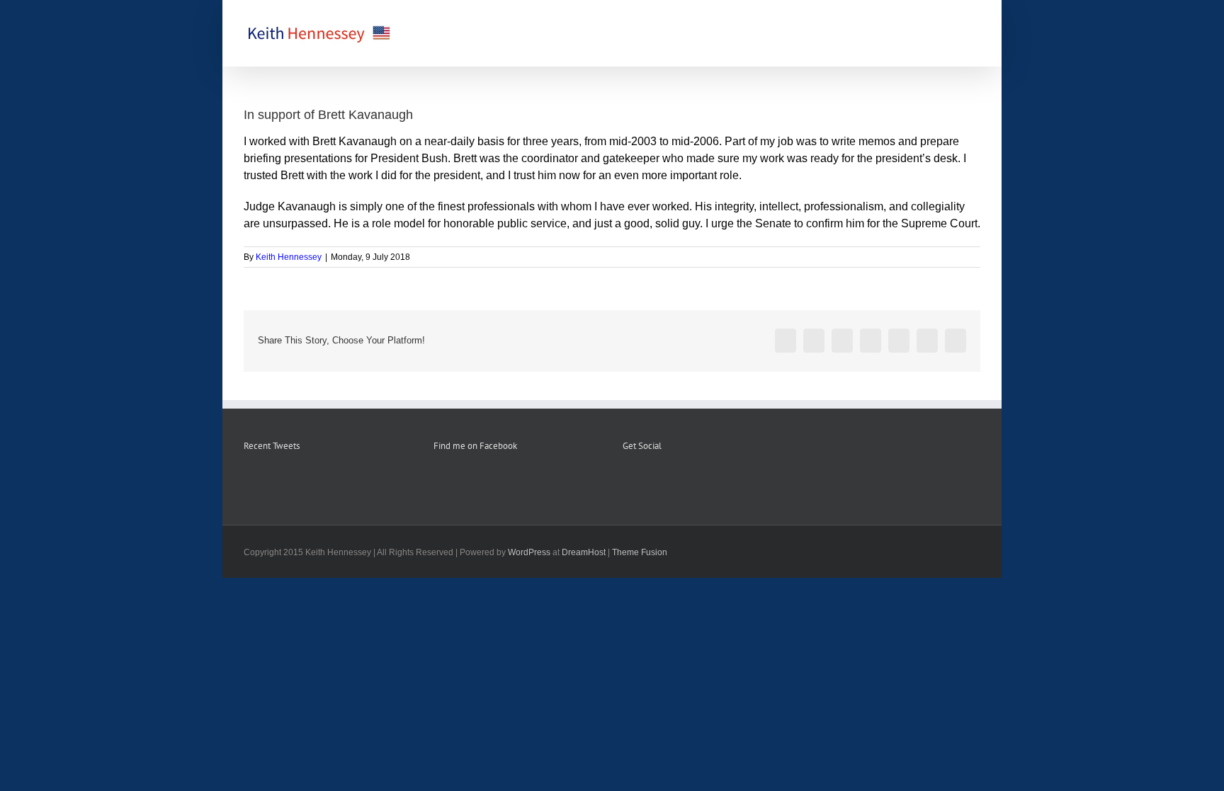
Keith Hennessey (289, 257)
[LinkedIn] (684, 480)
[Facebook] (627, 480)
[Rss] (646, 480)
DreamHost (584, 552)
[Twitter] (665, 480)
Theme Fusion (639, 552)
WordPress (529, 552)
